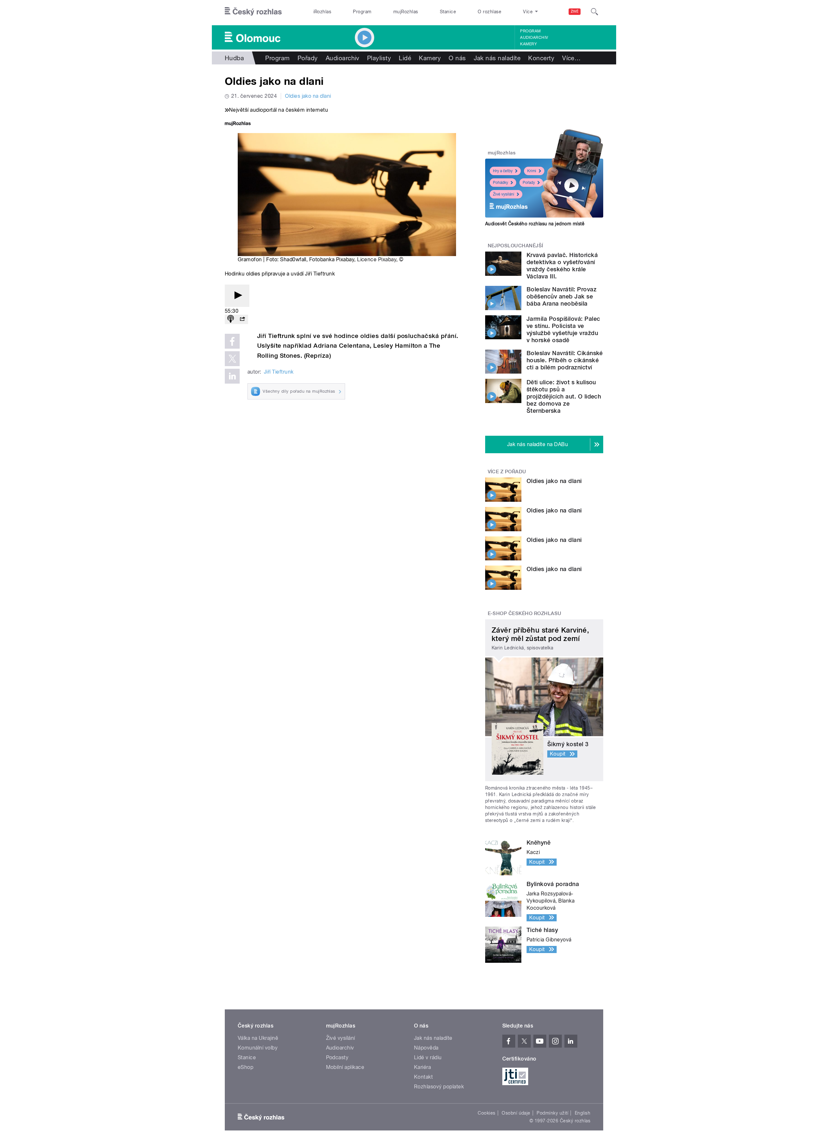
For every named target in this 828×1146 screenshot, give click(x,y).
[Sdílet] (242, 319)
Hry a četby (503, 171)
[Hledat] (594, 11)
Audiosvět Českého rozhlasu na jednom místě (534, 223)
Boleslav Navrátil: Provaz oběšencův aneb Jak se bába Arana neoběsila (561, 296)
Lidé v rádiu (428, 1057)
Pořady (308, 58)
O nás (457, 58)
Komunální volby (258, 1048)
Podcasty (337, 1057)
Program (362, 11)
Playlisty (379, 58)
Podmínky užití (552, 1113)
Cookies (486, 1113)
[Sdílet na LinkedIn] (232, 376)
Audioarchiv (534, 37)
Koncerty (541, 58)
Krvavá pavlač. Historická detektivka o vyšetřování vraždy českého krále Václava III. (562, 266)
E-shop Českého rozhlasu (524, 613)
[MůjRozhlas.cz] (238, 124)
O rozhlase (489, 11)
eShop (245, 1067)
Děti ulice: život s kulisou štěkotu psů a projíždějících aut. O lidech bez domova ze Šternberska (564, 396)
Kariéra (422, 1067)
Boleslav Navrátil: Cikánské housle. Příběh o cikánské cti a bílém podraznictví (565, 360)
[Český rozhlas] (253, 11)
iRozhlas (322, 11)
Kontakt (423, 1077)
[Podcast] (230, 319)
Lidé (405, 58)
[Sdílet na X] (232, 358)
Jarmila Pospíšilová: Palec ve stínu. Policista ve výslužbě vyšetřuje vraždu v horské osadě (563, 329)
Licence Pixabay (376, 259)
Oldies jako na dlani (308, 96)
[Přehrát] (237, 296)
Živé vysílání (503, 194)
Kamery (528, 44)
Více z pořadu (507, 472)
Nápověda (426, 1048)
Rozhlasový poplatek (439, 1087)
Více (571, 58)
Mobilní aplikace (345, 1067)
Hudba (234, 58)
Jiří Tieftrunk (279, 372)
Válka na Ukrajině (258, 1038)
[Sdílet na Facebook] (232, 341)
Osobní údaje (516, 1113)
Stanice (448, 11)
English (582, 1113)
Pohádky (500, 182)
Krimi (531, 171)
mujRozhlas (405, 11)
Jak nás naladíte (497, 58)
